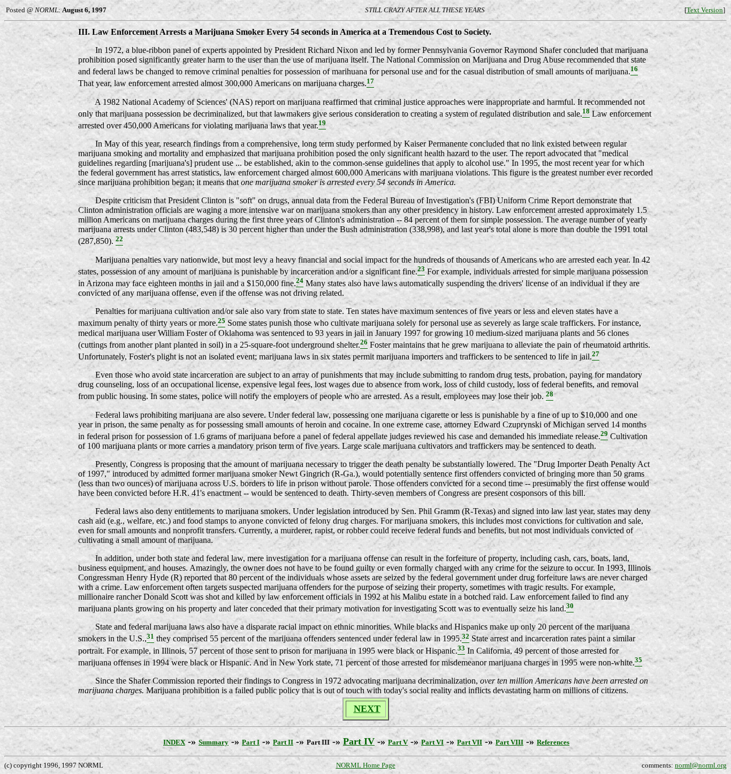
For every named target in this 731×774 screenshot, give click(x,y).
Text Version (705, 10)
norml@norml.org (701, 765)
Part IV (359, 741)
